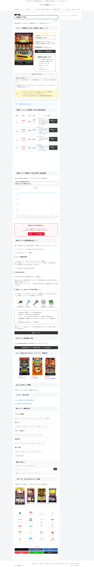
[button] (51, 552)
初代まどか (17, 451)
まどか (40, 473)
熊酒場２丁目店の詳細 (37, 74)
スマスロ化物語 (47, 378)
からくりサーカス (23, 443)
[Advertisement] (36, 161)
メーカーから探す (55, 563)
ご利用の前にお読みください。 (25, 104)
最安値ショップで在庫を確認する (45, 51)
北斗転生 (22, 451)
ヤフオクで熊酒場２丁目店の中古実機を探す (24, 400)
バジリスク (34, 443)
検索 (55, 469)
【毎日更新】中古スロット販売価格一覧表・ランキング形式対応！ (36, 347)
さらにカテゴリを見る (19, 455)
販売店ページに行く (53, 121)
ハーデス (32, 451)
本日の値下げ (42, 563)
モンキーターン (28, 418)
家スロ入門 (67, 563)
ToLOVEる (25, 426)
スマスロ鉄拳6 (21, 378)
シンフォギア (45, 426)
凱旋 (39, 443)
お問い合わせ (78, 563)
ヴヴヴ (22, 418)
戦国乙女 (38, 426)
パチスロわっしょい (43, 23)
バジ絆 (28, 451)
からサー (42, 418)
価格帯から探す (62, 563)
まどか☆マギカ (18, 426)
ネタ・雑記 (72, 563)
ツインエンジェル (32, 426)
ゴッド (43, 443)
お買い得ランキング (35, 563)
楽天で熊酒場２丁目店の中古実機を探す (23, 403)
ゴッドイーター (35, 418)
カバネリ (16, 418)
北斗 (29, 443)
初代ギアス (38, 451)
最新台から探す (48, 563)
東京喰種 (47, 418)
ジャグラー (35, 473)
